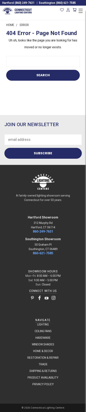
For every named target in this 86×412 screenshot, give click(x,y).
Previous (6, 408)
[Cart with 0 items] (74, 10)
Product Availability (43, 377)
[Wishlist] (62, 10)
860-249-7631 (43, 231)
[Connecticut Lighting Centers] (43, 181)
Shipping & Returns (43, 371)
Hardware (43, 337)
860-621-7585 (43, 253)
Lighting (43, 324)
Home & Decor (43, 351)
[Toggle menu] (80, 10)
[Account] (68, 10)
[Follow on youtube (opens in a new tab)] (46, 298)
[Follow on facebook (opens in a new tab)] (39, 298)
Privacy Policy (43, 384)
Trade (43, 364)
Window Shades (43, 344)
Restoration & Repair (43, 357)
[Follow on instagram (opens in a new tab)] (53, 298)
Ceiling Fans (43, 331)
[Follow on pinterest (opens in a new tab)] (32, 298)
